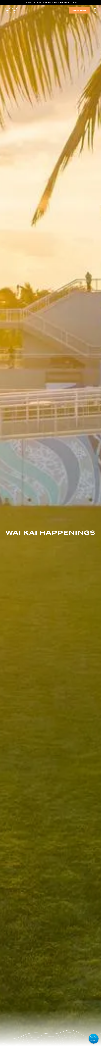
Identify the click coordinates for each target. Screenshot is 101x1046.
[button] (95, 10)
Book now (79, 10)
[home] (11, 10)
